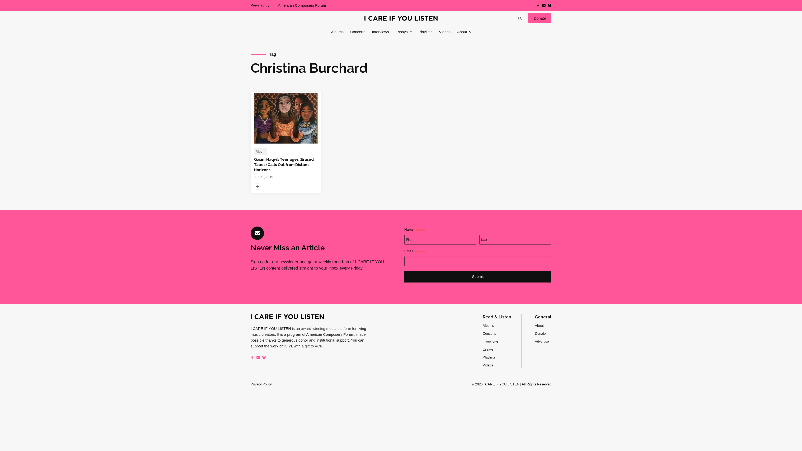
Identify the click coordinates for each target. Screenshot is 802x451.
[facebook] (538, 5)
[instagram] (544, 5)
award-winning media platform (326, 329)
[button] (539, 18)
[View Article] (286, 142)
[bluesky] (549, 5)
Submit (478, 277)
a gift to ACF (312, 346)
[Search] (520, 18)
